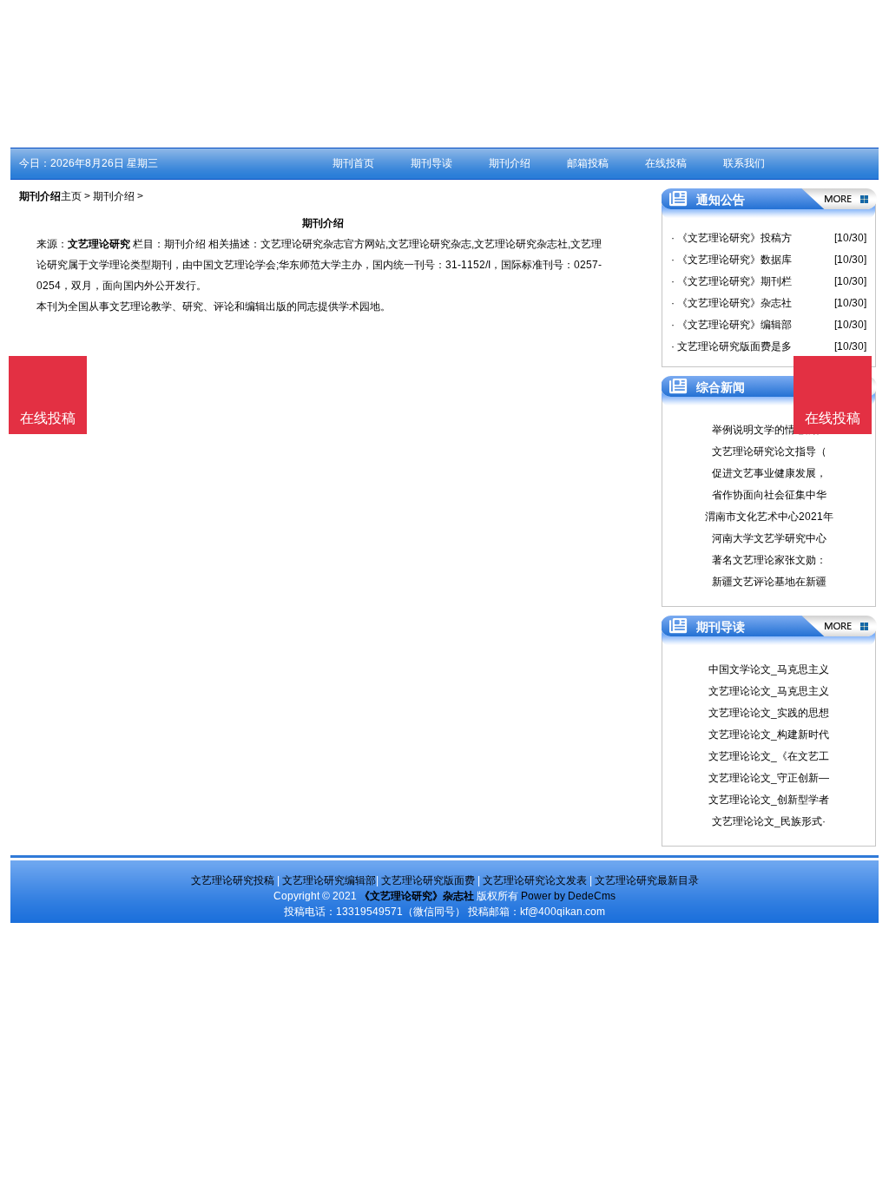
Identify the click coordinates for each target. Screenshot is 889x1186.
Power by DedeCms (568, 896)
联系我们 (744, 163)
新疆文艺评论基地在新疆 (769, 582)
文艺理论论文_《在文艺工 (768, 756)
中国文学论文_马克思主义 (768, 669)
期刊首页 (353, 163)
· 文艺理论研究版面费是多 (731, 346)
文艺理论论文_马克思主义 (768, 691)
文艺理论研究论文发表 (535, 880)
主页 (71, 196)
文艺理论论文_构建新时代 (768, 734)
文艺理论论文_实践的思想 (768, 713)
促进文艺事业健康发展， (769, 473)
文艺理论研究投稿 (232, 880)
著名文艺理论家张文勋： (769, 560)
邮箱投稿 (588, 163)
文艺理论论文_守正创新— (768, 778)
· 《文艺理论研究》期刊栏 (731, 281)
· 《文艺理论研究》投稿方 (731, 238)
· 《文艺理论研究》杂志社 (731, 303)
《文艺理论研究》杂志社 (416, 896)
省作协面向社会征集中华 (769, 495)
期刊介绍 (509, 163)
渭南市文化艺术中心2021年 (769, 517)
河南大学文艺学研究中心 (769, 538)
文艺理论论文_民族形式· (769, 821)
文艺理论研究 (99, 244)
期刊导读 (431, 163)
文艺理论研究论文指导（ (769, 451)
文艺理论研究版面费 (428, 880)
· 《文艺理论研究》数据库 (731, 260)
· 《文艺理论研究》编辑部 (731, 325)
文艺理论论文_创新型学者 (768, 800)
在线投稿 (666, 163)
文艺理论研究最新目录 (647, 880)
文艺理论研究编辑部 (329, 880)
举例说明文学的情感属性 (769, 430)
